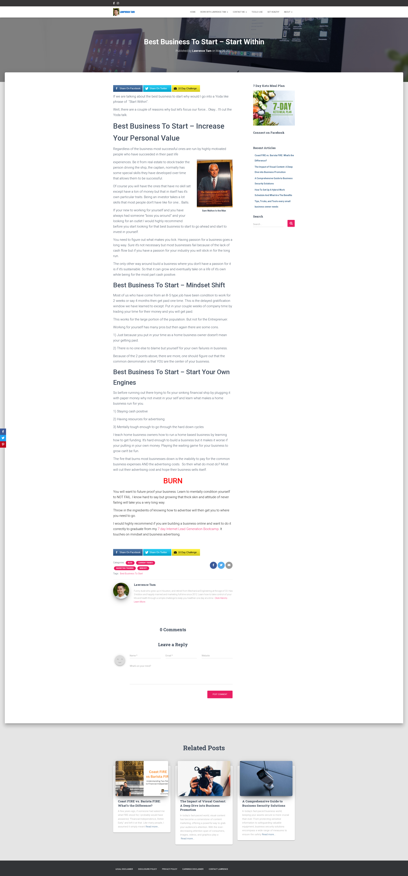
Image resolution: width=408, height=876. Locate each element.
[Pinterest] (3, 444)
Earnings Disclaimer (193, 869)
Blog (130, 563)
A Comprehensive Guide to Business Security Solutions (263, 803)
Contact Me (239, 12)
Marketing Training (125, 568)
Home (193, 12)
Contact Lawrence (218, 869)
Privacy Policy (169, 869)
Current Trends (145, 563)
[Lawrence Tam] (124, 12)
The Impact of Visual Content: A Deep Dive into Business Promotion (203, 805)
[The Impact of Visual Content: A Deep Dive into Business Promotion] (204, 778)
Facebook (114, 3)
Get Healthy (273, 12)
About (287, 12)
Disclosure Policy (147, 869)
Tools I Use (257, 12)
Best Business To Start (131, 573)
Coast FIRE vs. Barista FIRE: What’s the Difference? (139, 803)
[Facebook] (3, 432)
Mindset (143, 568)
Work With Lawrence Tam (213, 12)
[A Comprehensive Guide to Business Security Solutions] (266, 778)
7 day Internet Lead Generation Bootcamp (188, 529)
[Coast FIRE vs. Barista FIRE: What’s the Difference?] (142, 778)
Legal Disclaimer (124, 869)
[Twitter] (3, 438)
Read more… (152, 826)
